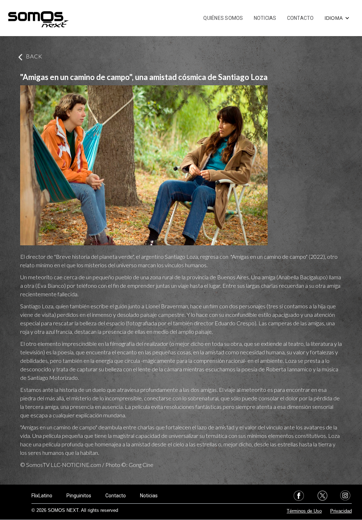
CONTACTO (300, 18)
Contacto (115, 495)
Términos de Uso (304, 511)
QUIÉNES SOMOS (223, 18)
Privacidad (341, 511)
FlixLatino (41, 495)
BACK (34, 56)
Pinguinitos (78, 495)
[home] (38, 18)
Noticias (149, 495)
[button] (337, 18)
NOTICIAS (265, 18)
